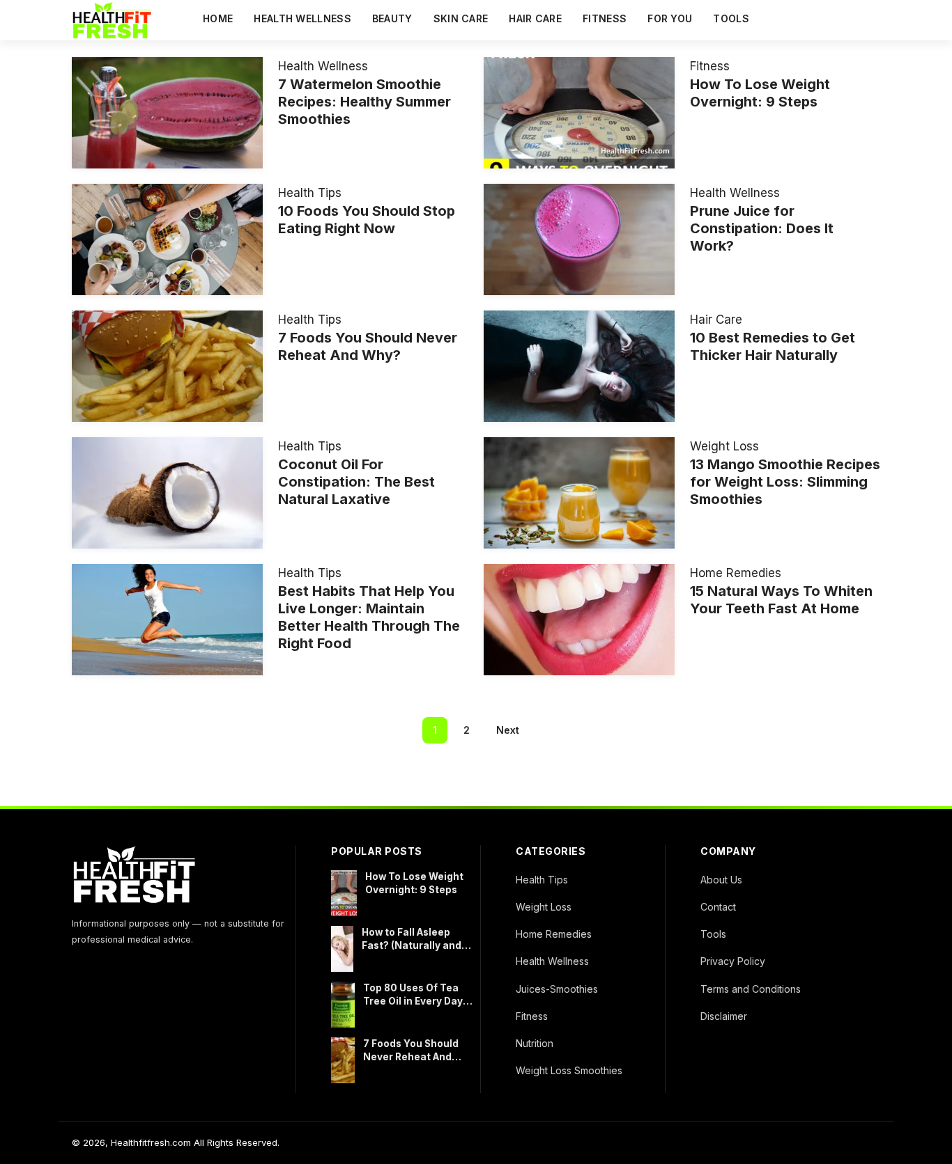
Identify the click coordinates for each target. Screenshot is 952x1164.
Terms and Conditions (750, 989)
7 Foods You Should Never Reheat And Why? (411, 1051)
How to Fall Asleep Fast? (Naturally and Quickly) (411, 939)
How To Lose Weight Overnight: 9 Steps (414, 883)
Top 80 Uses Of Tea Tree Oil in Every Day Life (413, 995)
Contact (718, 907)
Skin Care (461, 18)
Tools (731, 18)
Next (507, 730)
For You (669, 18)
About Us (721, 880)
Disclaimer (723, 1016)
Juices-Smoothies (557, 989)
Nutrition (534, 1043)
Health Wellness (302, 18)
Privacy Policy (732, 961)
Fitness (605, 18)
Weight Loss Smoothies (569, 1070)
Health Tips (309, 193)
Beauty (392, 18)
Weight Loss (724, 446)
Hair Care (535, 18)
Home (218, 18)
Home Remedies (735, 573)
